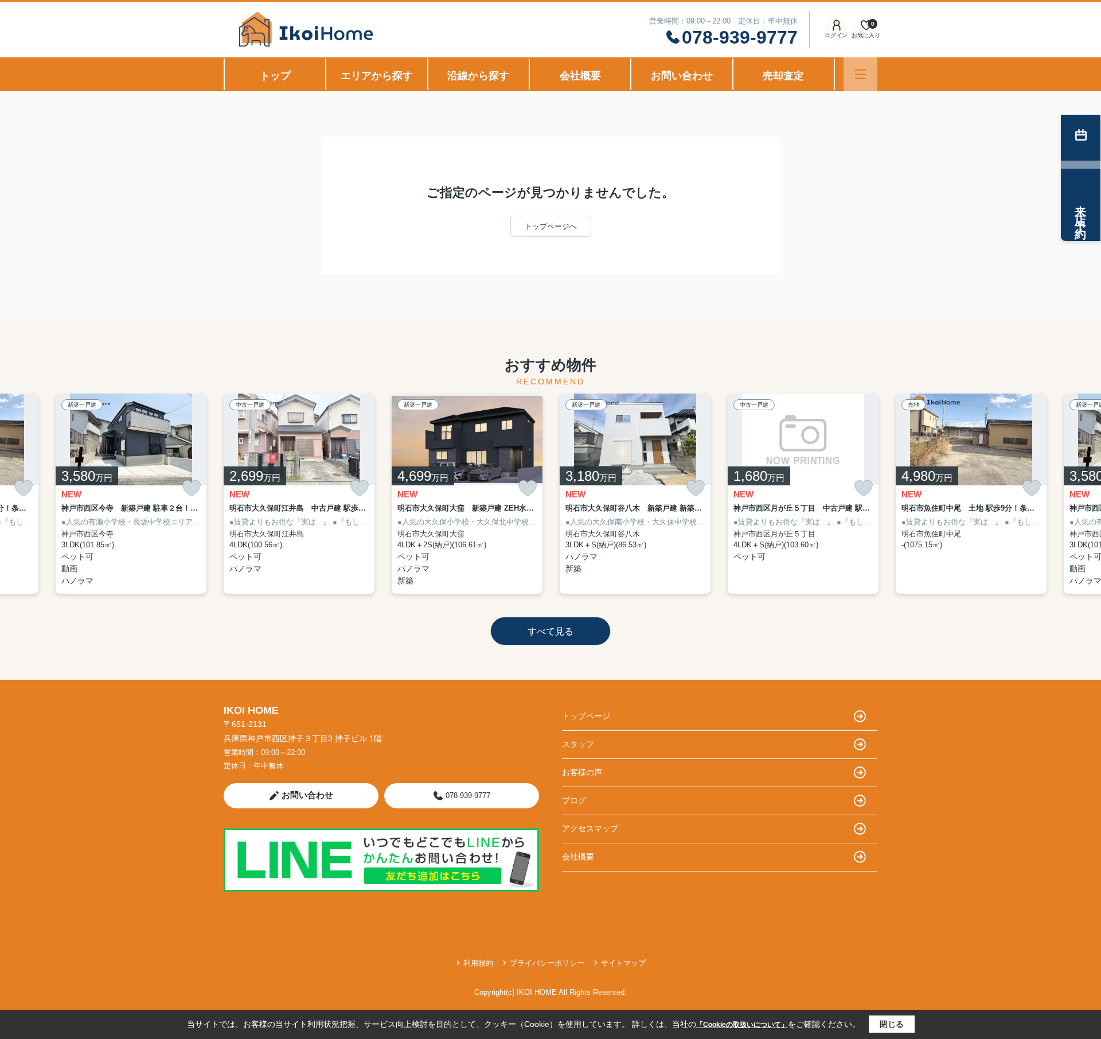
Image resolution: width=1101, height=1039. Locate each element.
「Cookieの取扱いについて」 (742, 1025)
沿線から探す (478, 75)
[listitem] (299, 494)
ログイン (836, 35)
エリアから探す (377, 75)
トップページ (586, 716)
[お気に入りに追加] (23, 488)
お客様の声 (582, 772)
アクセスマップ (590, 828)
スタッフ (578, 744)
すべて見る (550, 631)
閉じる (892, 1024)
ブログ (574, 800)
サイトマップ (623, 963)
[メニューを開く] (860, 74)
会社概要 (580, 75)
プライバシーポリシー (547, 963)
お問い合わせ (682, 75)
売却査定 (783, 75)
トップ (275, 75)
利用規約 (478, 963)
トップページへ (551, 226)
